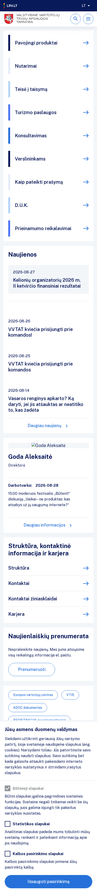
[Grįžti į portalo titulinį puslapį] (11, 5)
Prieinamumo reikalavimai (43, 228)
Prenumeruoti (31, 669)
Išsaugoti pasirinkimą (48, 881)
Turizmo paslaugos (36, 112)
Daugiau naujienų (44, 425)
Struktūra (18, 568)
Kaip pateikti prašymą (39, 182)
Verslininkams (30, 159)
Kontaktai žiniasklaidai (32, 599)
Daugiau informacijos (44, 524)
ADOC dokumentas (27, 708)
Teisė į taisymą (31, 89)
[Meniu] (88, 19)
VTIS (70, 695)
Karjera (16, 614)
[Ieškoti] (75, 19)
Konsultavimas (31, 135)
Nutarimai (26, 66)
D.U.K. (21, 205)
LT (84, 6)
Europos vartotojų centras (33, 695)
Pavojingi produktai (36, 43)
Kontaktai (18, 583)
